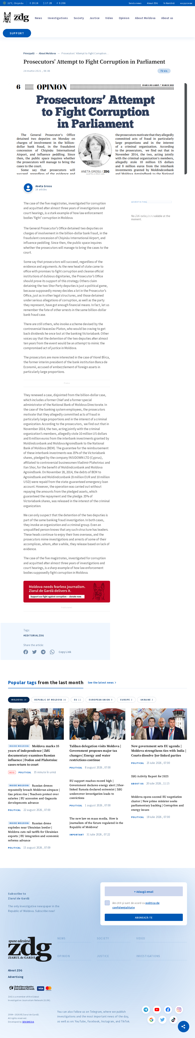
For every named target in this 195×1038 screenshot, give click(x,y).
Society (79, 18)
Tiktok (173, 1020)
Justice (95, 18)
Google (151, 1020)
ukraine (147, 699)
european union (100, 699)
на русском (186, 3)
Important (77, 835)
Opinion (124, 18)
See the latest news (101, 682)
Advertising (15, 977)
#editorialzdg (33, 635)
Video (109, 18)
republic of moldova (50, 699)
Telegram (146, 1010)
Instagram (179, 1010)
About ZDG (152, 3)
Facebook (168, 1010)
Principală (28, 53)
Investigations (58, 18)
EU (77, 699)
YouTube (157, 1010)
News (38, 18)
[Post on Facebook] (26, 652)
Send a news (135, 3)
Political (24, 772)
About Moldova (145, 18)
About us (167, 18)
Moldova (18, 699)
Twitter (162, 1020)
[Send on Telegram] (43, 652)
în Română (169, 3)
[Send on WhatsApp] (52, 652)
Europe (126, 699)
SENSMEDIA (28, 1021)
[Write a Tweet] (34, 652)
